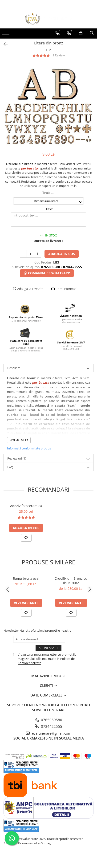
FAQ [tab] (10, 467)
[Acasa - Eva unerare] (48, 19)
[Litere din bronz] (48, 105)
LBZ (48, 50)
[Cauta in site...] (91, 33)
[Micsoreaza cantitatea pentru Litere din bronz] (23, 254)
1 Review (59, 55)
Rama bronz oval (26, 578)
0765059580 (51, 719)
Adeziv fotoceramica (26, 506)
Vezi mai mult (19, 440)
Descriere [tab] (13, 368)
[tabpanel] (48, 105)
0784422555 (51, 726)
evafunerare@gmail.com (51, 733)
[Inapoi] (3, 44)
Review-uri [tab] (16, 458)
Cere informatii (66, 289)
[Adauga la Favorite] (26, 538)
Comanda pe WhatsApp (48, 273)
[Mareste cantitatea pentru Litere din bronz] (37, 254)
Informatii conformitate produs (29, 448)
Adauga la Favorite (30, 289)
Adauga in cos (61, 254)
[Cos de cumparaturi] (81, 33)
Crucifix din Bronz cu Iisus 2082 (71, 580)
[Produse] (6, 34)
